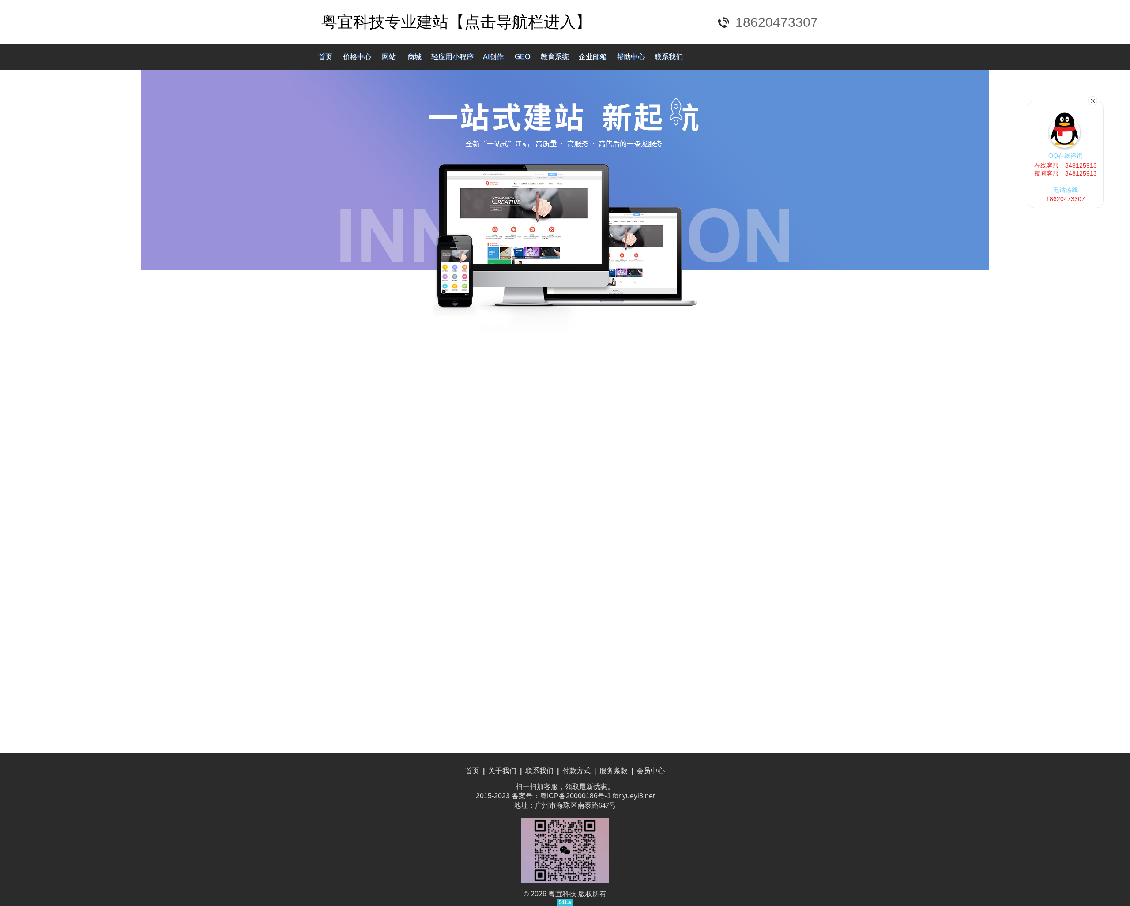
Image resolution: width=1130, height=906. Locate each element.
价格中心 (357, 56)
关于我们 (502, 771)
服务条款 (613, 771)
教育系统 (555, 56)
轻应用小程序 (452, 56)
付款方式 (576, 771)
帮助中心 (631, 56)
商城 (414, 56)
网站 (389, 56)
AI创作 (493, 56)
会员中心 (651, 771)
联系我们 (669, 56)
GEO (522, 56)
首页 (325, 56)
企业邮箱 (593, 56)
